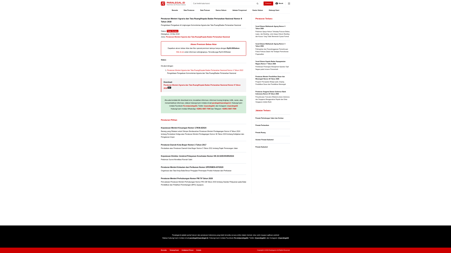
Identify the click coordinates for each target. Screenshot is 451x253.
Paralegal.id (176, 2)
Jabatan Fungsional (239, 10)
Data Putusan (205, 10)
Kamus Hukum (221, 10)
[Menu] (289, 3)
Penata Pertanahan (262, 125)
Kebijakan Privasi (187, 250)
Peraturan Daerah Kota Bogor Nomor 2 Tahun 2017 (183, 145)
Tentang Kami (174, 250)
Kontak (198, 250)
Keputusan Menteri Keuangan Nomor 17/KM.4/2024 (183, 128)
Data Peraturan (189, 10)
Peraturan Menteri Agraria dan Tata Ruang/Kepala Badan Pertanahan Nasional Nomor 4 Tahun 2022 (205, 70)
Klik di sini (180, 52)
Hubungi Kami (274, 10)
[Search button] (257, 3)
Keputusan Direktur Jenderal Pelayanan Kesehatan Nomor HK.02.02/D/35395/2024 (197, 156)
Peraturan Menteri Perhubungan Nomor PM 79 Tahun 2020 (187, 178)
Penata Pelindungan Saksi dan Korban (269, 118)
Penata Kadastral (261, 147)
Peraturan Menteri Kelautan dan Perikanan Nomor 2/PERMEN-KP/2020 (192, 167)
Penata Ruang (260, 132)
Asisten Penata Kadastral (264, 140)
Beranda (175, 10)
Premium (268, 3)
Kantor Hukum (258, 10)
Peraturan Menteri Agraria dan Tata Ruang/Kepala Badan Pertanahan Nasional (198, 37)
